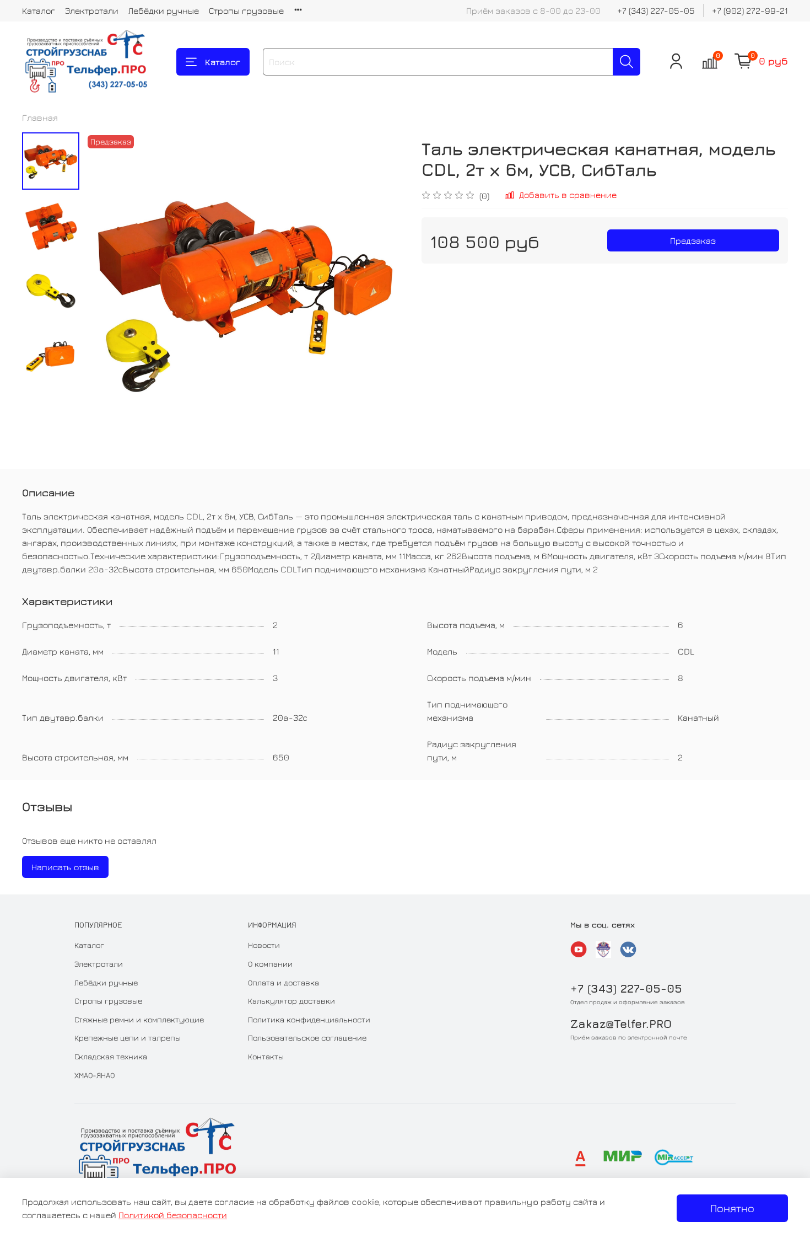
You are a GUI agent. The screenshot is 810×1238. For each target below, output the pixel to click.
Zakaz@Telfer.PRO (621, 1024)
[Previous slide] (107, 292)
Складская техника (110, 1056)
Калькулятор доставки (291, 1000)
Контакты (266, 1056)
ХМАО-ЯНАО (94, 1075)
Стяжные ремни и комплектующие (139, 1019)
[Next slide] (383, 292)
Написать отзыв (65, 867)
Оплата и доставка (283, 982)
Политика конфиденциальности (309, 1019)
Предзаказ (693, 240)
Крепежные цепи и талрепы (127, 1037)
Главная (40, 117)
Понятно (732, 1208)
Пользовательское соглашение (307, 1037)
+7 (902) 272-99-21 (750, 10)
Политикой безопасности (172, 1215)
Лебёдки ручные (163, 10)
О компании (270, 963)
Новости (264, 945)
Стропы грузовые (246, 10)
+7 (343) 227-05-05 (656, 10)
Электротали (91, 10)
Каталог (38, 10)
